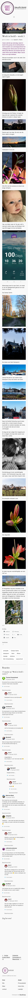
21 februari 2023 (13, 901)
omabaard (9, 706)
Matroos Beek (10, 795)
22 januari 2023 (10, 850)
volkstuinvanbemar (11, 848)
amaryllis (5, 650)
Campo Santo (15, 650)
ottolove (12, 656)
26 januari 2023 (17, 783)
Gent (12, 653)
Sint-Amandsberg (8, 659)
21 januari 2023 (10, 679)
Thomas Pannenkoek (12, 677)
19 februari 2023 (10, 885)
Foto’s (20, 39)
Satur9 (16, 39)
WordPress (23, 994)
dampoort (6, 653)
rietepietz (8, 816)
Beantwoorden (6, 690)
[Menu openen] (14, 17)
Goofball (8, 884)
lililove (18, 653)
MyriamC (8, 737)
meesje (5, 656)
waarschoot (19, 659)
